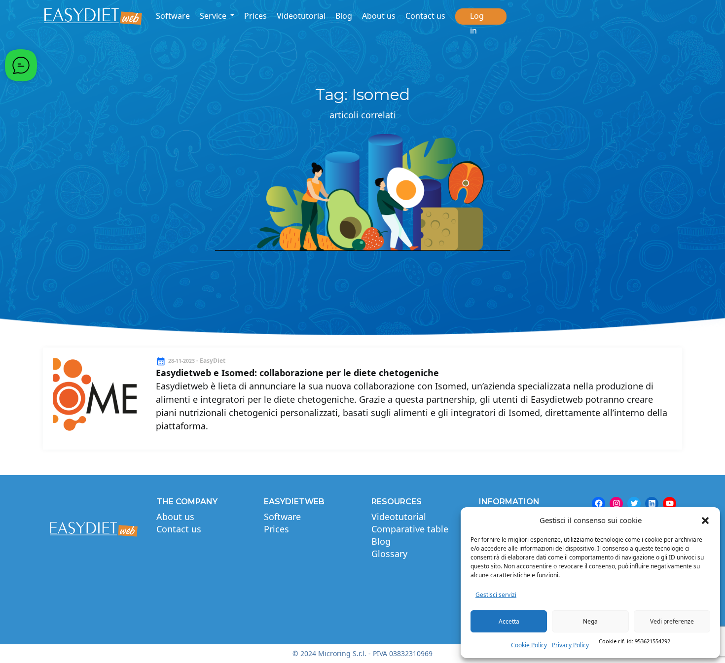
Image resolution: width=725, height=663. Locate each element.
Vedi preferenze (672, 621)
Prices (255, 15)
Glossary (389, 553)
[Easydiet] (93, 16)
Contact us (425, 15)
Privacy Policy (570, 645)
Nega (590, 621)
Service (214, 15)
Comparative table (409, 529)
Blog (343, 15)
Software (173, 15)
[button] (705, 520)
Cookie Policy (529, 645)
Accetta (509, 621)
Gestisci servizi (495, 595)
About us (379, 15)
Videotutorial (301, 15)
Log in (477, 23)
